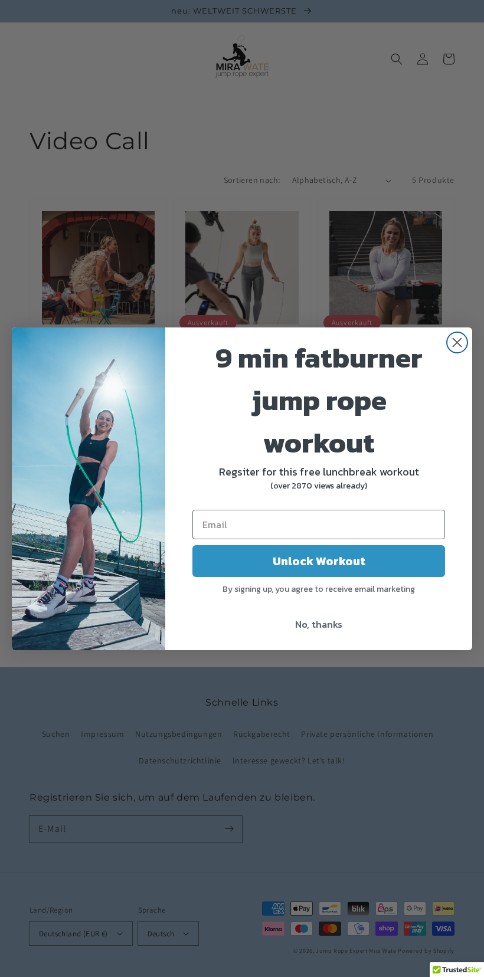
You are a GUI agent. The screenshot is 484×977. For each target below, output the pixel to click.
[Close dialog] (457, 342)
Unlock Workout (319, 561)
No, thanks (318, 624)
